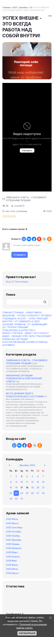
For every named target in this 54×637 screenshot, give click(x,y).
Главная (6, 7)
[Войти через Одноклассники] (49, 239)
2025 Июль (12, 519)
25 (27, 493)
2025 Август (12, 523)
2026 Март (12, 552)
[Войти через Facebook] (34, 239)
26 (32, 493)
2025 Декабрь (13, 540)
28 (43, 493)
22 (10, 493)
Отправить (20, 254)
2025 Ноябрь (13, 535)
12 (32, 482)
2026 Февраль (14, 548)
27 (37, 493)
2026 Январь (13, 544)
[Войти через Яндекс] (39, 239)
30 (16, 498)
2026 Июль (12, 569)
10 (22, 482)
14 (43, 482)
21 (43, 487)
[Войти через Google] (44, 239)
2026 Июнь (12, 565)
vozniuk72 (19, 205)
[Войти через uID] (24, 239)
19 (32, 487)
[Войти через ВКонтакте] (29, 239)
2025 (14, 7)
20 (37, 487)
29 (10, 498)
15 (11, 487)
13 (38, 482)
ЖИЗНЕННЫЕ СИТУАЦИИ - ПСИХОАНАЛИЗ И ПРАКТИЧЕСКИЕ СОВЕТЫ (24, 378)
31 (22, 498)
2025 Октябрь (13, 531)
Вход (8, 281)
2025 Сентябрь (14, 527)
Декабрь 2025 (27, 465)
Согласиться (27, 633)
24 (21, 493)
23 (31, 7)
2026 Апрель (13, 556)
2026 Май (11, 560)
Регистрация (21, 281)
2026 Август (12, 573)
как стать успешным (16, 211)
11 (27, 482)
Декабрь (23, 7)
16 (16, 487)
